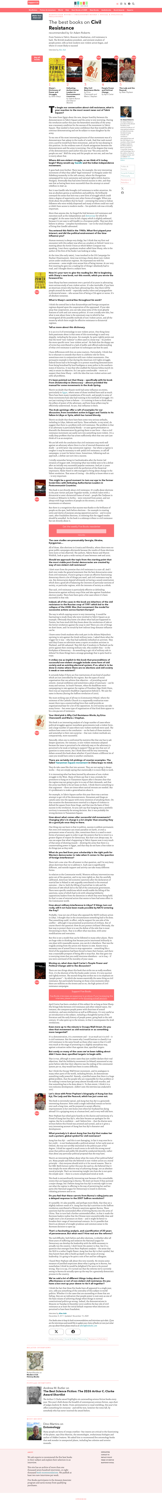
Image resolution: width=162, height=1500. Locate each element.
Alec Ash (62, 50)
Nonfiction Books (60, 15)
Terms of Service (107, 1460)
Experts (130, 10)
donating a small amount (95, 998)
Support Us (33, 3)
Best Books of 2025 (79, 10)
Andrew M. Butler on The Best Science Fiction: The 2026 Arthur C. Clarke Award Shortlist (81, 1401)
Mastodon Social (107, 1463)
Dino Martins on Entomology (81, 1436)
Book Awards (119, 10)
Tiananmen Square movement (71, 763)
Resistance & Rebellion (98, 1339)
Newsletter (105, 1452)
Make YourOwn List (37, 17)
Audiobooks (106, 10)
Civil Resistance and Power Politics (127, 158)
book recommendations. (48, 1472)
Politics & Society (56, 1339)
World (60, 10)
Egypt (64, 392)
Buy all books (37, 59)
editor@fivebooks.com (88, 1325)
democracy (90, 215)
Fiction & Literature (48, 10)
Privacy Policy (106, 1457)
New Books (94, 10)
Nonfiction (33, 10)
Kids (67, 10)
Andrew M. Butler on (78, 1391)
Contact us (105, 1455)
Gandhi (78, 163)
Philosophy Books (85, 15)
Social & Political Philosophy (76, 1339)
